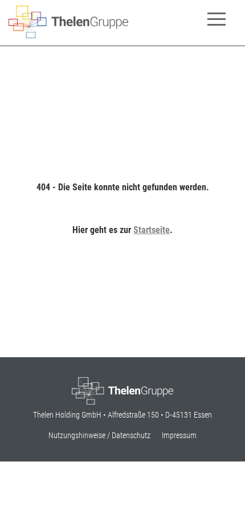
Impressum (179, 435)
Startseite (151, 229)
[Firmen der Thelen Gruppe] (68, 35)
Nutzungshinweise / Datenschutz (99, 435)
